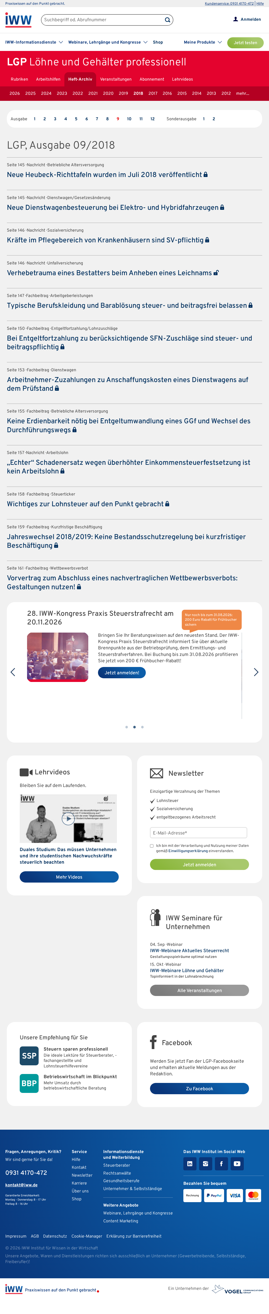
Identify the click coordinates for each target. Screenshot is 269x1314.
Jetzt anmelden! (122, 673)
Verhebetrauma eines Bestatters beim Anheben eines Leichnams (110, 273)
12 (153, 119)
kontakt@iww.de (21, 1185)
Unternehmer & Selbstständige (132, 1189)
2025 (30, 93)
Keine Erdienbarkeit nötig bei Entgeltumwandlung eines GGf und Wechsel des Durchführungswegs (129, 426)
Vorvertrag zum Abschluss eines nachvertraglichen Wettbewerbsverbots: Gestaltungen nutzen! (122, 583)
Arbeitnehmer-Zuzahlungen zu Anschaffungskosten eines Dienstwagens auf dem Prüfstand (127, 384)
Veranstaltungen (116, 79)
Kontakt (79, 1167)
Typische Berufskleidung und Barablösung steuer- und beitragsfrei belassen (128, 305)
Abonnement (151, 79)
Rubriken (19, 79)
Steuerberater (116, 1165)
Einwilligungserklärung (188, 851)
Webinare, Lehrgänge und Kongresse (138, 1213)
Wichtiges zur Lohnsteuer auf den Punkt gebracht (86, 504)
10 (129, 119)
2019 (123, 93)
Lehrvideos (182, 79)
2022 (78, 93)
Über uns (80, 1191)
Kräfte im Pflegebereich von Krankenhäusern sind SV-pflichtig (106, 240)
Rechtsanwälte (117, 1173)
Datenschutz (55, 1236)
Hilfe (260, 4)
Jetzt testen (245, 43)
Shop (158, 42)
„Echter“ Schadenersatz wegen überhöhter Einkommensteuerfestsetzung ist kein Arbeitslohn (128, 467)
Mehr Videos (69, 877)
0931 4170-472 (26, 1173)
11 (141, 119)
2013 (211, 93)
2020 (108, 93)
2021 (93, 93)
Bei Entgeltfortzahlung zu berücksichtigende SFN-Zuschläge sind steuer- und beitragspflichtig (129, 343)
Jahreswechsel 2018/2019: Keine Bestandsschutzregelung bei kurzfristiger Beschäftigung (126, 541)
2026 (14, 93)
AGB (35, 1236)
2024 (46, 93)
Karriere (79, 1183)
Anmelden (251, 19)
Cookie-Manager (86, 1236)
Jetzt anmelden (199, 865)
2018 (138, 93)
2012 (226, 93)
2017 (152, 93)
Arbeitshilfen (48, 79)
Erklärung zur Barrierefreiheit (134, 1236)
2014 (196, 93)
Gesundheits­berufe (121, 1181)
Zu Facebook (199, 1089)
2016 (167, 93)
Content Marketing (120, 1221)
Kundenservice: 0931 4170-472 (229, 4)
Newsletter (82, 1175)
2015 (182, 93)
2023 (62, 93)
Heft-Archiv (80, 79)
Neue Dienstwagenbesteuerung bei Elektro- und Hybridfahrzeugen (113, 208)
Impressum (16, 1236)
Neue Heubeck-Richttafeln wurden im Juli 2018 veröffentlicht (105, 175)
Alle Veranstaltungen (199, 991)
